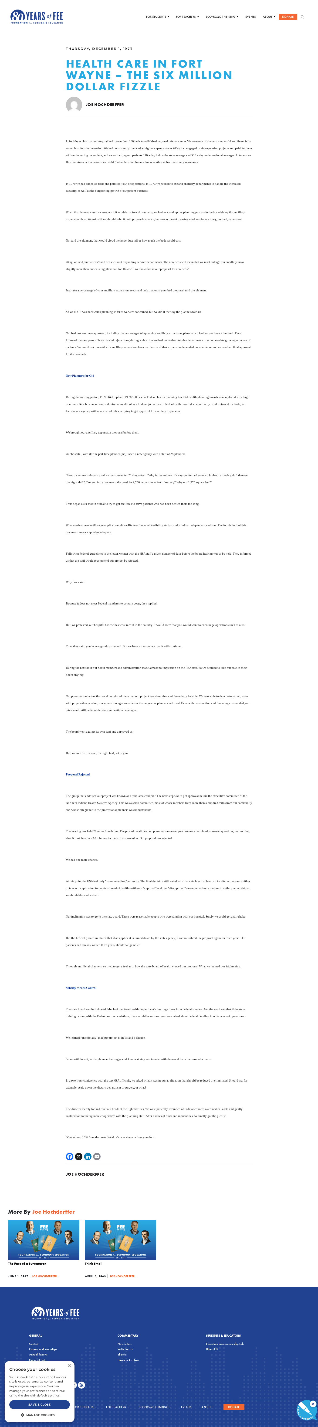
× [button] (69, 1366)
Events (250, 16)
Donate (288, 16)
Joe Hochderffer (105, 104)
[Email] (97, 1156)
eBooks (122, 1354)
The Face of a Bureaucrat (27, 1263)
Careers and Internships (43, 1349)
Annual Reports (38, 1354)
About (268, 16)
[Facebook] (69, 1156)
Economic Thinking (221, 16)
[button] (39, 1415)
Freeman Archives (128, 1360)
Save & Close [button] (39, 1404)
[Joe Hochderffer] (74, 104)
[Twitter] (78, 1156)
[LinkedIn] (87, 1156)
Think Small (93, 1263)
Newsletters (125, 1343)
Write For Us (125, 1349)
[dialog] (39, 1391)
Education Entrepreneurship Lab (225, 1343)
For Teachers (186, 16)
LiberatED (212, 1349)
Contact (33, 1343)
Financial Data (37, 1360)
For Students (156, 16)
